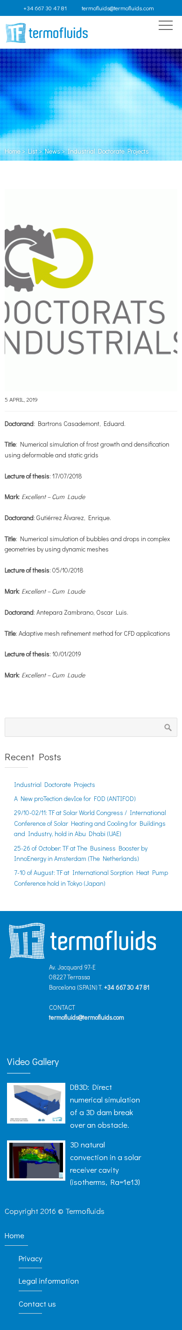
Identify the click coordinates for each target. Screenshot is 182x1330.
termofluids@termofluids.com (118, 8)
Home (13, 151)
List (32, 151)
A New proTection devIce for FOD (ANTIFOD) (75, 798)
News (52, 151)
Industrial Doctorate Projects (54, 784)
